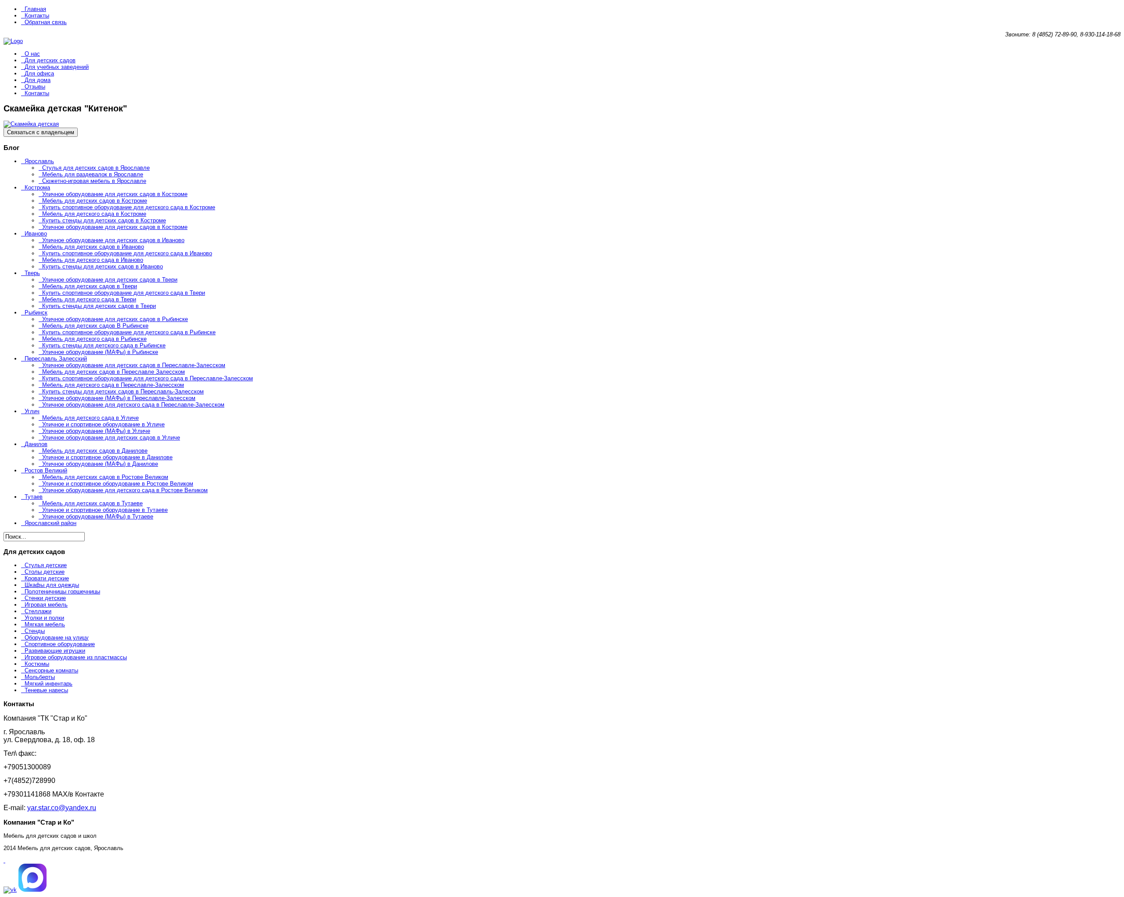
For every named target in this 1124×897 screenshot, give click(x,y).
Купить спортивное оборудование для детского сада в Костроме (128, 207)
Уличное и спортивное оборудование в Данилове (107, 457)
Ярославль (39, 161)
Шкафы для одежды (52, 585)
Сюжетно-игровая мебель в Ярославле (94, 181)
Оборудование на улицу (57, 637)
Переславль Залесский (56, 358)
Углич (32, 411)
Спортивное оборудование (60, 644)
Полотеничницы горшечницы (62, 591)
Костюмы (37, 664)
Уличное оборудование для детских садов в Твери (109, 279)
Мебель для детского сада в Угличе (90, 418)
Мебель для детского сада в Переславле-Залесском (113, 385)
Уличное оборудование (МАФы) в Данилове (100, 464)
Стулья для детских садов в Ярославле (96, 167)
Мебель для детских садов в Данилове (95, 450)
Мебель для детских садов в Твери (89, 286)
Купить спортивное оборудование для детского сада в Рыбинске (129, 332)
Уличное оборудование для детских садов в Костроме (114, 194)
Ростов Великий (46, 470)
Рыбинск (36, 312)
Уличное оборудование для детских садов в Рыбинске (115, 319)
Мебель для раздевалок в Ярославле (92, 174)
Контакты (37, 15)
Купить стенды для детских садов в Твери (99, 306)
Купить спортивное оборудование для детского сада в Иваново (127, 253)
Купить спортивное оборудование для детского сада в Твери (123, 292)
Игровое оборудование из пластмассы (76, 657)
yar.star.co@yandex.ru (61, 807)
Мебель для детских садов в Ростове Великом (105, 477)
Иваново (36, 233)
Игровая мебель (46, 604)
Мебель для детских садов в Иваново (93, 246)
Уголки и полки (44, 618)
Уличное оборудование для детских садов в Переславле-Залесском (133, 365)
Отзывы (35, 86)
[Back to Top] (4, 860)
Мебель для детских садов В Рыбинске (95, 325)
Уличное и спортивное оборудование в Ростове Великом (117, 483)
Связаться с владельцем (40, 132)
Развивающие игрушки (55, 650)
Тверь (32, 273)
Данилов (36, 444)
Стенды (35, 631)
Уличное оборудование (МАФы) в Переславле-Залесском (118, 398)
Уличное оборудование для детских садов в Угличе (111, 437)
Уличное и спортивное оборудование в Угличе (103, 424)
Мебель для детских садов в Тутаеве (92, 503)
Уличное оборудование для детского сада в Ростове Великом (125, 490)
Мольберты (40, 677)
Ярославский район (50, 523)
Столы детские (45, 571)
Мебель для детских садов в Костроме (94, 200)
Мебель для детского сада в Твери (89, 299)
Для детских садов (50, 60)
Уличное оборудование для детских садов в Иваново (113, 240)
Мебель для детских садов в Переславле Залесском (113, 371)
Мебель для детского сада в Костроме (94, 214)
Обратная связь (46, 22)
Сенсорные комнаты (51, 670)
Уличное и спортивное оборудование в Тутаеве (105, 510)
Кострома (37, 187)
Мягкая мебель (45, 624)
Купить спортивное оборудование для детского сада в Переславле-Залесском (147, 378)
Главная (35, 9)
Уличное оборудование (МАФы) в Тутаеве (97, 516)
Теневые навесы (46, 690)
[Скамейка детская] (31, 124)
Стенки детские (45, 598)
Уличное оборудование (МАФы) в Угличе (96, 431)
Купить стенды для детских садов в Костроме (104, 220)
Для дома (37, 80)
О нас (32, 53)
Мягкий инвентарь (48, 683)
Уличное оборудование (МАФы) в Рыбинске (100, 352)
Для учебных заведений (57, 67)
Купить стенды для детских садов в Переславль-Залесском (123, 391)
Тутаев (34, 496)
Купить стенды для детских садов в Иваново (102, 266)
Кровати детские (47, 578)
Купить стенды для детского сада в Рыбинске (104, 345)
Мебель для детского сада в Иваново (92, 260)
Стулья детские (46, 565)
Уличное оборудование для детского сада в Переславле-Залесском (133, 404)
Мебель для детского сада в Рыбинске (94, 339)
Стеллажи (38, 611)
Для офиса (39, 73)
